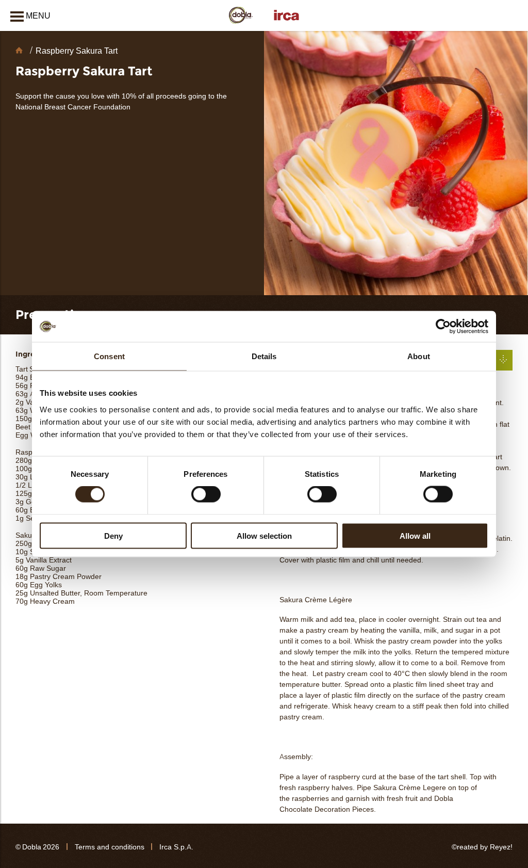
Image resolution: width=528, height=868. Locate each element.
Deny (113, 535)
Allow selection (264, 535)
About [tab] (418, 356)
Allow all (415, 535)
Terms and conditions (109, 847)
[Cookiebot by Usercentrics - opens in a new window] (443, 326)
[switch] (206, 494)
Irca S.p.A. (176, 847)
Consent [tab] (109, 356)
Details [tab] (264, 356)
